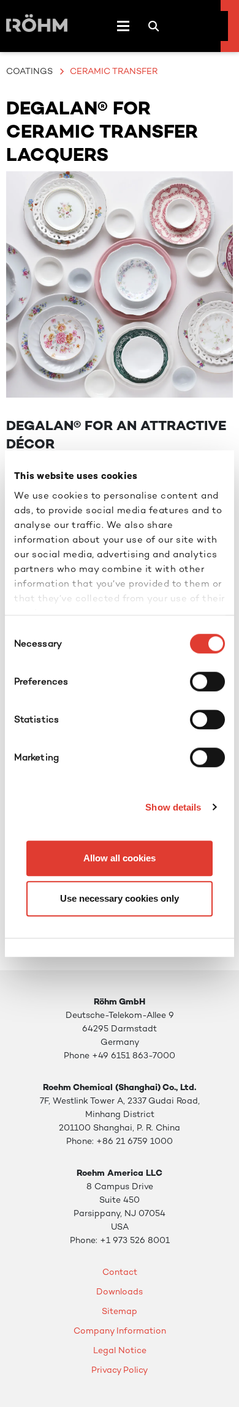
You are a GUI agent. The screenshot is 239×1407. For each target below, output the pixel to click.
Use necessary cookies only (119, 898)
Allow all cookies (119, 858)
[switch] (207, 681)
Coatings (29, 71)
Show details (173, 807)
